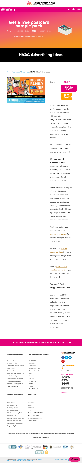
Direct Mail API (11, 415)
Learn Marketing (12, 405)
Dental (30, 373)
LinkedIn (30, 410)
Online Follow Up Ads (13, 376)
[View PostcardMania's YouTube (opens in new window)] (63, 361)
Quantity (53, 82)
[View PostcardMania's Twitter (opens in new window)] (66, 358)
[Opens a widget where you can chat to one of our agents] (74, 459)
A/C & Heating (33, 360)
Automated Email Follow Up (15, 378)
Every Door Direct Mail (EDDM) (15, 373)
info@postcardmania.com (35, 418)
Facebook (31, 402)
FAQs (9, 400)
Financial (31, 376)
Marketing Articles (12, 408)
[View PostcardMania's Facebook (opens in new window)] (63, 358)
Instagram (31, 408)
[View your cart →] (68, 9)
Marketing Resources (15, 394)
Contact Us (31, 400)
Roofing (31, 386)
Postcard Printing (12, 360)
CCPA (13, 461)
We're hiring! (64, 392)
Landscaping (32, 381)
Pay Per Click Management (15, 384)
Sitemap (64, 459)
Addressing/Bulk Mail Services (15, 365)
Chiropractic (32, 365)
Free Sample (68, 96)
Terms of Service (20, 461)
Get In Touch (32, 394)
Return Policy (29, 461)
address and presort (58, 234)
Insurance (31, 378)
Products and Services (15, 355)
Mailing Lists (10, 371)
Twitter (30, 405)
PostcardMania (21, 459)
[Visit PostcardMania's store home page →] (41, 3)
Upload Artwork (32, 420)
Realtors (31, 384)
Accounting (32, 363)
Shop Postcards (13, 72)
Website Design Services (14, 381)
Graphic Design (11, 368)
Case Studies (11, 402)
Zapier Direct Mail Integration (15, 418)
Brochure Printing (12, 363)
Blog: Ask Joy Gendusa (13, 426)
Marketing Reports (12, 410)
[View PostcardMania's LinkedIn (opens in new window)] (70, 358)
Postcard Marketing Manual (15, 420)
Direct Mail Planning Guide (14, 413)
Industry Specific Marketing (38, 355)
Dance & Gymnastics (34, 371)
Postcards (25, 72)
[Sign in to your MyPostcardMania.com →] (73, 9)
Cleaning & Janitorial (34, 368)
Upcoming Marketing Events (15, 423)
